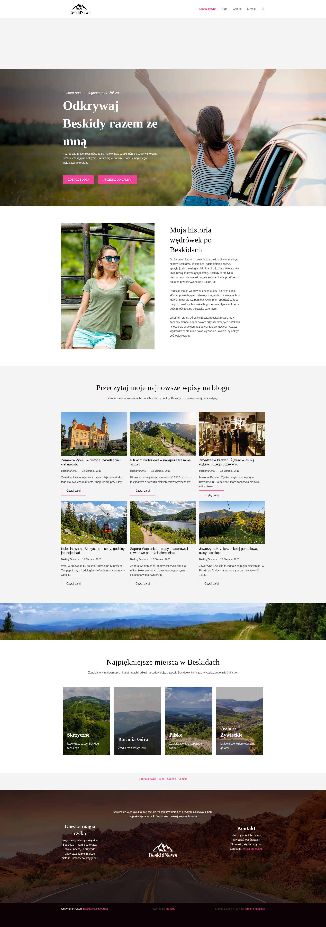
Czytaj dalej (73, 490)
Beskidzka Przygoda (95, 908)
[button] (263, 9)
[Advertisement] (163, 43)
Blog (224, 8)
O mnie (251, 8)
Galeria (237, 8)
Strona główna (207, 8)
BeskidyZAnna (69, 470)
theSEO (170, 908)
